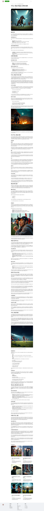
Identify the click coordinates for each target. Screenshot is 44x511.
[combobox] (20, 1)
